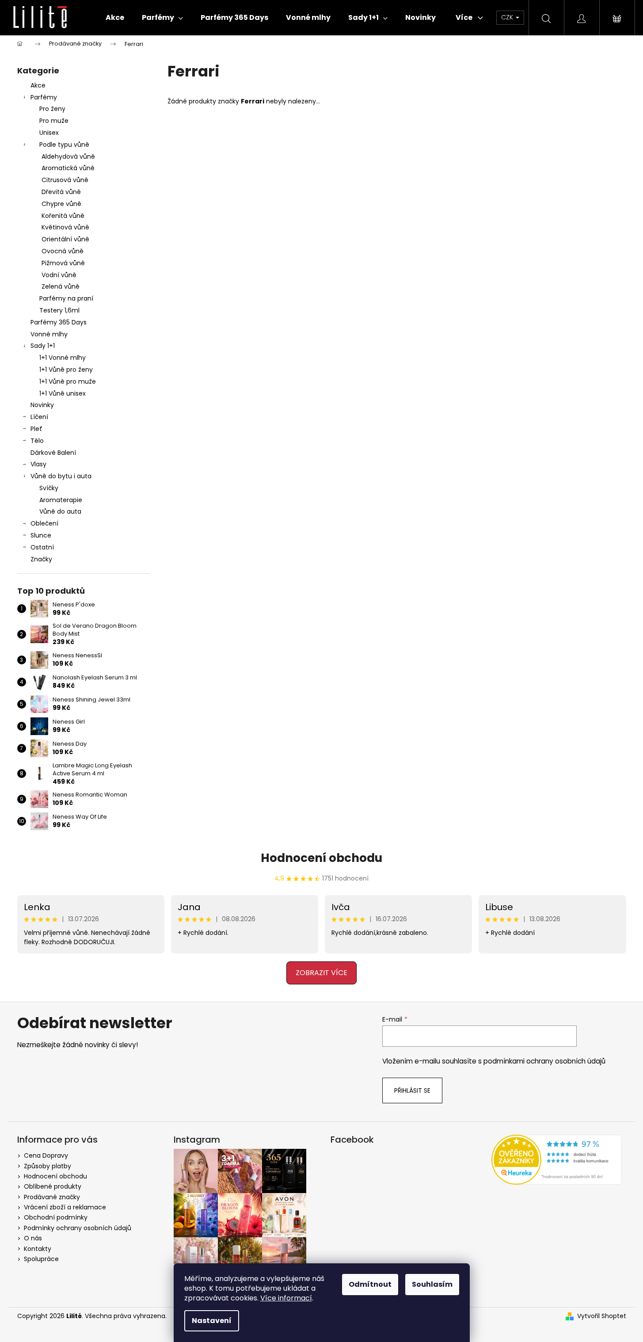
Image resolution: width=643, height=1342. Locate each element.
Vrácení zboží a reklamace (65, 1207)
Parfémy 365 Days (58, 322)
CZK (508, 17)
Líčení (39, 416)
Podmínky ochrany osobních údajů (77, 1228)
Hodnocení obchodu (321, 858)
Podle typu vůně (64, 144)
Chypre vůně (61, 203)
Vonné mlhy (49, 334)
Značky (41, 559)
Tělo (37, 440)
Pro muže (53, 120)
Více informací (286, 1298)
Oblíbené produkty (52, 1186)
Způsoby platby (47, 1166)
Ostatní (42, 547)
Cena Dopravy (46, 1155)
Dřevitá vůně (61, 191)
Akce (38, 85)
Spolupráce (41, 1258)
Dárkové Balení (53, 452)
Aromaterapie (60, 500)
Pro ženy (52, 108)
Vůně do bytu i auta (60, 476)
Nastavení (212, 1320)
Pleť (36, 428)
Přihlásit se (412, 1090)
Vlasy (38, 464)
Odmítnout (370, 1284)
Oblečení (44, 523)
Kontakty (37, 1248)
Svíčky (48, 488)
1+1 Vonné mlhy (62, 357)
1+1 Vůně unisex (62, 393)
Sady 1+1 (42, 345)
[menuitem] (115, 17)
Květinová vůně (65, 227)
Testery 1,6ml (59, 310)
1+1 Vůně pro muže (67, 381)
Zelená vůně (61, 286)
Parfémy (43, 97)
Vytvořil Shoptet (601, 1316)
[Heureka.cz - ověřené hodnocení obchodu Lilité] (556, 1160)
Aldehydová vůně (68, 156)
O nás (33, 1238)
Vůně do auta (60, 511)
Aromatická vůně (68, 168)
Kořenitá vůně (63, 215)
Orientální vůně (65, 239)
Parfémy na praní (66, 298)
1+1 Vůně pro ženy (66, 369)
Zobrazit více (321, 973)
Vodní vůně (59, 275)
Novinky (42, 404)
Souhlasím (432, 1284)
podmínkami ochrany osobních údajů (544, 1061)
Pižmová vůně (63, 263)
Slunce (40, 535)
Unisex (49, 132)
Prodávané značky (52, 1197)
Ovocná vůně (63, 251)
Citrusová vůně (65, 179)
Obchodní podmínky (56, 1217)
